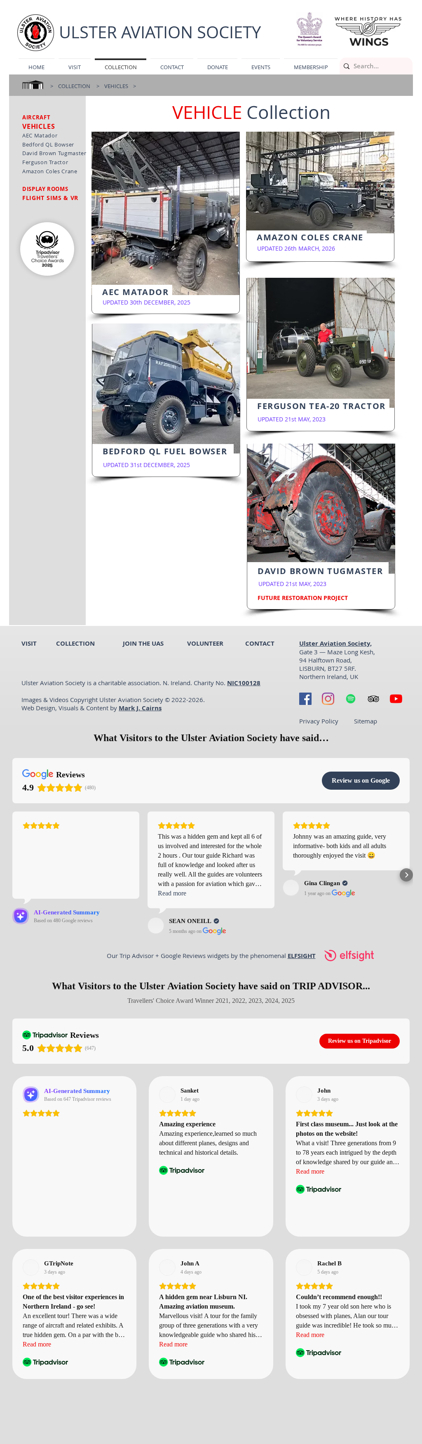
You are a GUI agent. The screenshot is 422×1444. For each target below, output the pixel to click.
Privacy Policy (318, 721)
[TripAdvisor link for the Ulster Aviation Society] (373, 699)
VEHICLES (116, 86)
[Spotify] (351, 699)
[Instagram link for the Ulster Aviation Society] (328, 699)
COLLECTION (74, 86)
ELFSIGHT (302, 955)
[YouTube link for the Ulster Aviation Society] (396, 699)
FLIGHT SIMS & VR (50, 198)
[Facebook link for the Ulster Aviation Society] (305, 699)
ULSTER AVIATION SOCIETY (160, 32)
